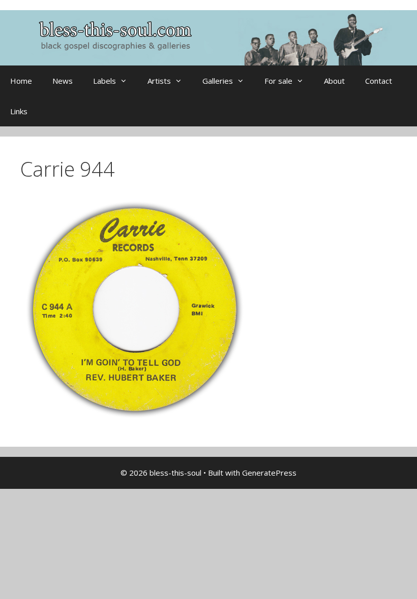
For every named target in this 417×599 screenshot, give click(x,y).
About (334, 81)
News (62, 81)
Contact (378, 81)
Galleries (217, 81)
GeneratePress (269, 473)
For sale (278, 81)
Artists (159, 81)
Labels (104, 81)
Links (18, 111)
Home (21, 81)
